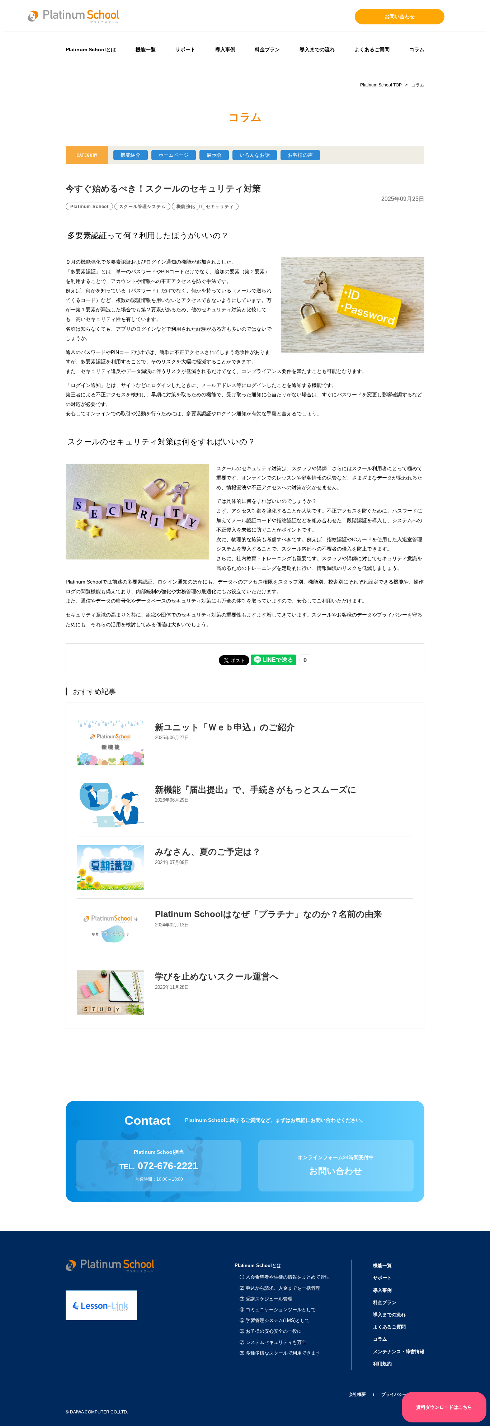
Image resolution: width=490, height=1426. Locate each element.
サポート (185, 49)
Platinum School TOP (381, 85)
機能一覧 (146, 49)
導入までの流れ (317, 49)
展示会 (214, 155)
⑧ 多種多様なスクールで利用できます (280, 1353)
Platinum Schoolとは (91, 49)
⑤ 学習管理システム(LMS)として (275, 1320)
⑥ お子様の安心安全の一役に (271, 1331)
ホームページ (174, 155)
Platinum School (89, 206)
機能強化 (185, 206)
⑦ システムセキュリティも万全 (273, 1342)
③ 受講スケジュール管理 (266, 1299)
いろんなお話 (255, 155)
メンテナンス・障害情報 (398, 1351)
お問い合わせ (400, 16)
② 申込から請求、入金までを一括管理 (280, 1288)
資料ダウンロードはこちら (444, 1407)
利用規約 (382, 1363)
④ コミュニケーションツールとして (278, 1309)
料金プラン (267, 49)
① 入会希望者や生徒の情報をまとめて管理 (285, 1277)
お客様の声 (300, 155)
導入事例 (225, 49)
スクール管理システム (142, 206)
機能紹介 (131, 155)
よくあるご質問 (372, 49)
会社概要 (357, 1394)
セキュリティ (220, 206)
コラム (416, 49)
